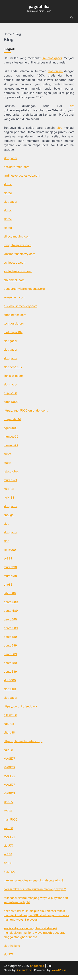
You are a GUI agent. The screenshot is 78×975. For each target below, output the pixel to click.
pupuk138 (10, 393)
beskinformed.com (16, 167)
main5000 (10, 819)
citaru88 (9, 732)
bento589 (10, 619)
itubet (7, 454)
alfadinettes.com (15, 315)
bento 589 (11, 602)
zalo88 (8, 750)
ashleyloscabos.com (18, 271)
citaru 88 (10, 593)
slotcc (8, 184)
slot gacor (10, 158)
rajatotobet (11, 471)
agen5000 (11, 428)
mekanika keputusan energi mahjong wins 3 (33, 880)
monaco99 (11, 436)
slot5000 (10, 549)
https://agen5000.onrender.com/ (26, 410)
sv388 (8, 558)
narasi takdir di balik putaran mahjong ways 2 (35, 889)
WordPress (59, 970)
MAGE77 (9, 758)
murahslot (10, 480)
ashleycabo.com (15, 262)
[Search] (71, 17)
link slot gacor (52, 58)
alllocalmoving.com (17, 236)
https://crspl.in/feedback (20, 706)
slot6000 (10, 680)
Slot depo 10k (13, 332)
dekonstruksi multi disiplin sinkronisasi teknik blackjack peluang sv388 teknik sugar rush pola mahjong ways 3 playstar (36, 915)
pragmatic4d (12, 419)
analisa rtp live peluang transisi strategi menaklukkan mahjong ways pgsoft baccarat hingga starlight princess (34, 932)
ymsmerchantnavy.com (19, 254)
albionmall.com (14, 280)
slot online (55, 71)
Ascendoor (24, 970)
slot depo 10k (13, 367)
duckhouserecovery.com (20, 306)
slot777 (8, 802)
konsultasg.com (14, 297)
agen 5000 (11, 402)
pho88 (8, 584)
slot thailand (12, 945)
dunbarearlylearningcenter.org (24, 288)
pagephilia (39, 6)
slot (71, 106)
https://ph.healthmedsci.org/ (23, 741)
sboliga (9, 515)
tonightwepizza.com (17, 245)
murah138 (10, 567)
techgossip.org (14, 323)
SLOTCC (9, 871)
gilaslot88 (10, 715)
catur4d (9, 724)
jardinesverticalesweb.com (22, 175)
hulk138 (9, 489)
